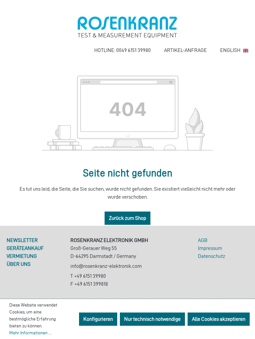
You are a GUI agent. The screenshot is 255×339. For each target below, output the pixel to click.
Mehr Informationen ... (30, 332)
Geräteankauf (25, 248)
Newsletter (22, 240)
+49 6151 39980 (90, 276)
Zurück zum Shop (127, 218)
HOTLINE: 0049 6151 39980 (122, 50)
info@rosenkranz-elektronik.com (106, 266)
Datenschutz (211, 256)
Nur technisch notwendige (152, 319)
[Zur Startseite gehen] (127, 27)
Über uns (19, 264)
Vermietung (22, 256)
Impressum (210, 248)
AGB (203, 240)
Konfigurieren (98, 319)
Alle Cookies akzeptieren (218, 319)
